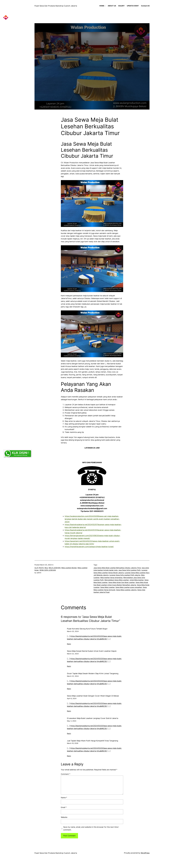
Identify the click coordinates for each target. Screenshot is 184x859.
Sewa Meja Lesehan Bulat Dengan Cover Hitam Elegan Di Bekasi (93, 696)
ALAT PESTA (39, 568)
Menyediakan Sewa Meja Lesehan (116, 580)
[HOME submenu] (105, 5)
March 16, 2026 (72, 743)
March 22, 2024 (73, 654)
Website (64, 817)
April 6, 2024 (71, 698)
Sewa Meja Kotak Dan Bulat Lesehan (121, 582)
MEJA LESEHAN (54, 568)
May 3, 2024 (71, 721)
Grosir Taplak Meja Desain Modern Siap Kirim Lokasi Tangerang (92, 673)
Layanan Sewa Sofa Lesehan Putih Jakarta (124, 575)
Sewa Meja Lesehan (107, 587)
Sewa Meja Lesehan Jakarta (126, 590)
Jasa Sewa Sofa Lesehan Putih (129, 570)
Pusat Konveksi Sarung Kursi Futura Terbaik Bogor (87, 629)
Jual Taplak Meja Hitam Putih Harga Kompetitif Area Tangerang (92, 741)
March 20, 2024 (73, 631)
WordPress (145, 853)
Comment (65, 774)
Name (64, 798)
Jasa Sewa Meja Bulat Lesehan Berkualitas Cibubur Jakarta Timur (117, 568)
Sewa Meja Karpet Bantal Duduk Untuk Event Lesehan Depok (92, 651)
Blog (46, 568)
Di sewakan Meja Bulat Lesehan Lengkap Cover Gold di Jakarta (92, 718)
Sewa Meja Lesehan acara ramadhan (128, 587)
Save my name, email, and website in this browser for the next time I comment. (91, 828)
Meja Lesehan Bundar (69, 568)
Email (64, 807)
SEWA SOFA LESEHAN (47, 570)
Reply (69, 644)
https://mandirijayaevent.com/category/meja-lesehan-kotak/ (89, 547)
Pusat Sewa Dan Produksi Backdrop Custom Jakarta (55, 6)
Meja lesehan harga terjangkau (111, 577)
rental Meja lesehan (137, 580)
